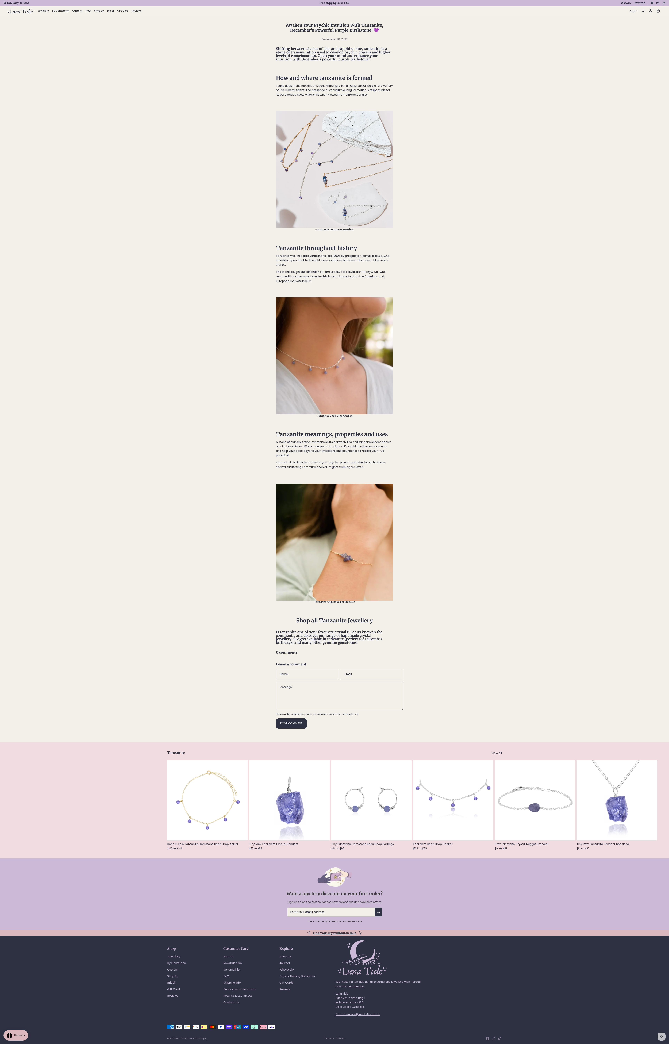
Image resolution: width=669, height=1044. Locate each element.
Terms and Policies (335, 1038)
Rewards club (232, 963)
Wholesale (286, 970)
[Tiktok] (500, 1038)
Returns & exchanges (237, 996)
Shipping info (232, 983)
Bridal (171, 983)
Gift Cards (286, 983)
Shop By (172, 976)
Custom (172, 970)
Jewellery (173, 957)
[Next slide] (498, 805)
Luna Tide (180, 1038)
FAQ (226, 976)
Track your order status (239, 989)
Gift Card (173, 989)
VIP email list (231, 970)
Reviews (172, 996)
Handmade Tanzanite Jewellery (334, 229)
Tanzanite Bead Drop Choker (334, 416)
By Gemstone (176, 963)
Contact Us (231, 1002)
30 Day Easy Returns (16, 3)
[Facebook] (652, 3)
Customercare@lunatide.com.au (358, 1014)
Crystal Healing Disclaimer (297, 976)
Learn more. (356, 986)
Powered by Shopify (197, 1038)
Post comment (291, 723)
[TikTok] (664, 3)
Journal (284, 963)
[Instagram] (658, 3)
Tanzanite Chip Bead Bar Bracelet (334, 602)
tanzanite (335, 639)
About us (285, 957)
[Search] (643, 11)
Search (228, 957)
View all (496, 753)
